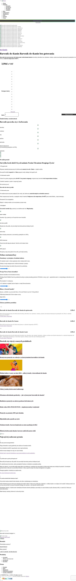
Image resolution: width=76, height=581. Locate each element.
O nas (4, 18)
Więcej (27, 576)
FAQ (4, 15)
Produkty (5, 4)
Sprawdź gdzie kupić (5, 537)
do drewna (8, 7)
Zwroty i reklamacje (7, 572)
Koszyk (37, 22)
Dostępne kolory (5, 91)
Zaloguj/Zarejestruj (37, 20)
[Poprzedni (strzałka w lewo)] (0, 580)
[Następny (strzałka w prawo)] (2, 580)
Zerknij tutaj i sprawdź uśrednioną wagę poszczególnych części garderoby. (17, 453)
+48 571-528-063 (4, 551)
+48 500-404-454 (13, 551)
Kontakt (5, 16)
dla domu (8, 8)
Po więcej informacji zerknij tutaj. (8, 473)
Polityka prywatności (8, 571)
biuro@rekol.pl (3, 546)
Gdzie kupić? (6, 12)
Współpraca (6, 14)
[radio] (14, 71)
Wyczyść (13, 111)
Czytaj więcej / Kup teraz (6, 316)
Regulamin (5, 569)
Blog (4, 11)
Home (4, 3)
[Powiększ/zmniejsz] (0, 579)
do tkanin (8, 6)
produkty (8, 10)
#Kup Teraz (7, 578)
